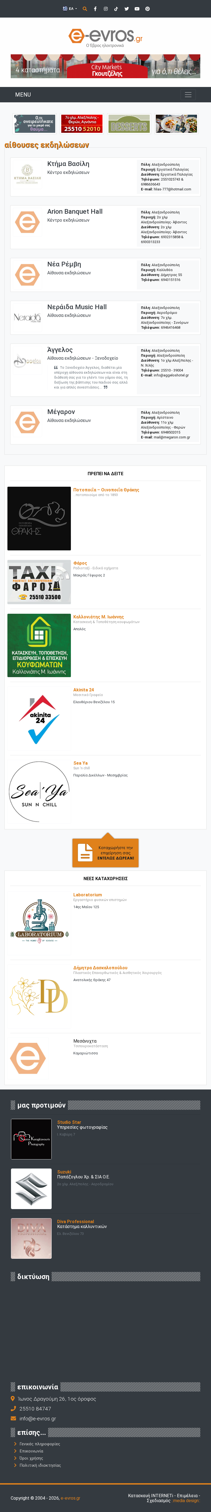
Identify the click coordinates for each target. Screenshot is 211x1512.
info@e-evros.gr (38, 1418)
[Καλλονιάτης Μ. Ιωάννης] (39, 645)
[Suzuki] (31, 1188)
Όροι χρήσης (31, 1458)
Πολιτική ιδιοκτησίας (40, 1465)
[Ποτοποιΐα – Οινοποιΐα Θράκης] (39, 518)
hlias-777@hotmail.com (172, 189)
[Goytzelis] (105, 66)
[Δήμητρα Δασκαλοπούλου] (39, 996)
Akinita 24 (83, 689)
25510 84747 (35, 1409)
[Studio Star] (31, 1138)
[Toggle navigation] (188, 94)
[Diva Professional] (31, 1238)
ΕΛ (71, 9)
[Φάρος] (39, 581)
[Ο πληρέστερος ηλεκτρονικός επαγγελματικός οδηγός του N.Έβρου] (105, 37)
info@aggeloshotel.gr (171, 375)
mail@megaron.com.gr (172, 437)
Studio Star (69, 1122)
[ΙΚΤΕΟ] (82, 123)
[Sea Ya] (39, 791)
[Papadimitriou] (176, 123)
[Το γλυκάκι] (129, 123)
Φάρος (80, 563)
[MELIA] (35, 123)
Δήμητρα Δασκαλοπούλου (100, 967)
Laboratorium (87, 894)
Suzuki (64, 1172)
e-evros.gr (70, 1498)
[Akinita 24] (39, 718)
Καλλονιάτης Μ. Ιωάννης (98, 617)
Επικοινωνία (31, 1451)
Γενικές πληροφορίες (40, 1443)
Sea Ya (80, 763)
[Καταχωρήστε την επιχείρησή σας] (105, 849)
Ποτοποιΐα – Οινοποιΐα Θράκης (106, 489)
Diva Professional (75, 1221)
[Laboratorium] (39, 923)
